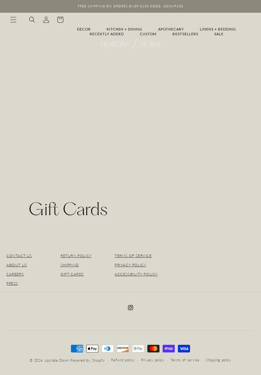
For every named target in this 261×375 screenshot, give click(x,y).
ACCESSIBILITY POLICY (136, 274)
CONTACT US (19, 255)
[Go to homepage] (130, 44)
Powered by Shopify (87, 360)
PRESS (12, 283)
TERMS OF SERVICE (133, 255)
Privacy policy (153, 360)
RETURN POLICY (76, 255)
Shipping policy (218, 360)
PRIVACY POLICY (130, 264)
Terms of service (185, 360)
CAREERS (15, 274)
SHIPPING (69, 264)
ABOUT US (16, 264)
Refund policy (123, 360)
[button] (13, 20)
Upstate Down (57, 360)
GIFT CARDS (72, 274)
